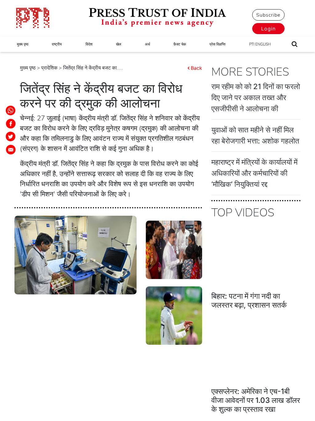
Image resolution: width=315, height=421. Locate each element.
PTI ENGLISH (260, 44)
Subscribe (268, 15)
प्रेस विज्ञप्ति (217, 44)
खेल (118, 44)
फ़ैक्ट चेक (179, 44)
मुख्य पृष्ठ (22, 44)
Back (196, 68)
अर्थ (147, 44)
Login (268, 29)
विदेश (89, 44)
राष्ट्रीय (57, 44)
